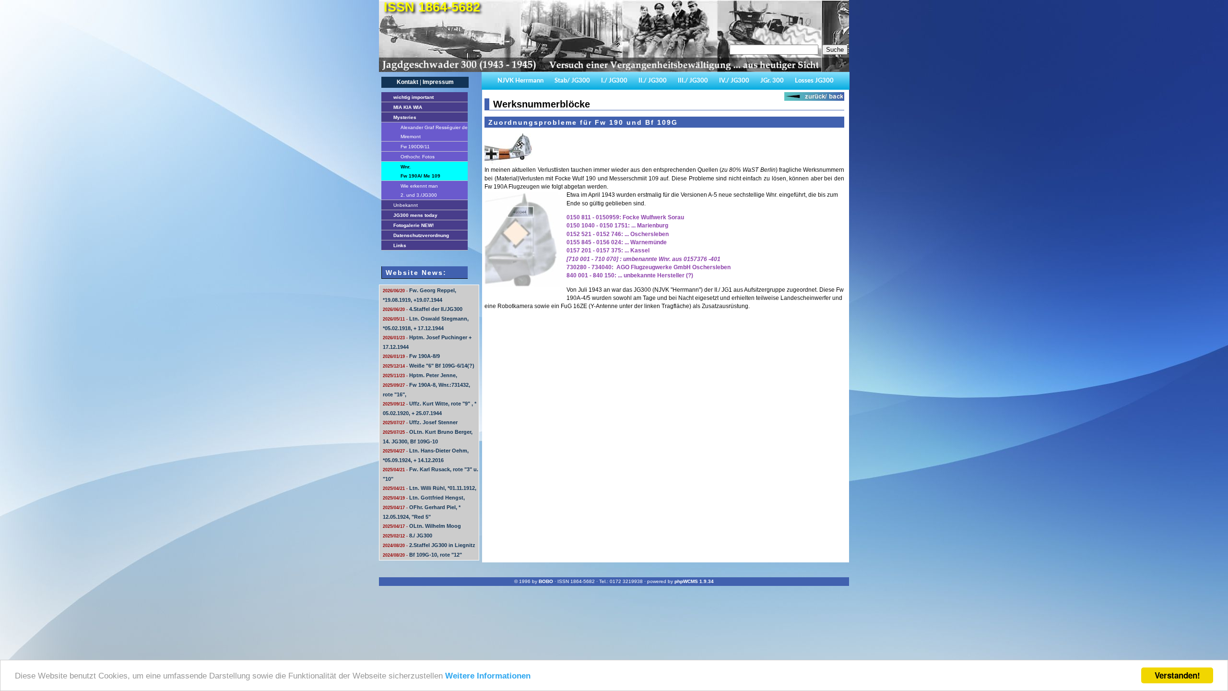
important (413, 97)
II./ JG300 (652, 81)
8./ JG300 (407, 535)
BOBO (546, 581)
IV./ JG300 (734, 81)
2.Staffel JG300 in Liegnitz (429, 545)
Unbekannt (405, 205)
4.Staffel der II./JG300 (422, 309)
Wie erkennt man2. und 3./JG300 (419, 190)
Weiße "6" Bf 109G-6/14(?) (428, 366)
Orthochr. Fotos (418, 156)
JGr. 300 (772, 81)
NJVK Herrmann (520, 81)
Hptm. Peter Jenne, (420, 375)
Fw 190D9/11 (415, 146)
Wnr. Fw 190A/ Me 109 (420, 171)
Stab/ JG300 (572, 81)
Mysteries (404, 117)
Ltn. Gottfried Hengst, (424, 497)
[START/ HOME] (611, 70)
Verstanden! (1177, 675)
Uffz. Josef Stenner (420, 422)
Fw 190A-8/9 (411, 356)
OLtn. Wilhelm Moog (422, 526)
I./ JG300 (614, 81)
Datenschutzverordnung (421, 235)
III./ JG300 (693, 81)
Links (399, 245)
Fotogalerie (413, 225)
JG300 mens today (415, 215)
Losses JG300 (814, 81)
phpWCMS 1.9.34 (694, 581)
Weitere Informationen (488, 675)
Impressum (438, 82)
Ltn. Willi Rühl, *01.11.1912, (429, 488)
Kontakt (407, 82)
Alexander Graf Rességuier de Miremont (434, 132)
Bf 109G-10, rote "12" (422, 555)
